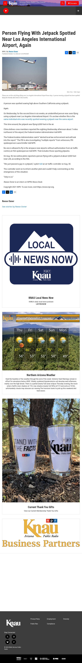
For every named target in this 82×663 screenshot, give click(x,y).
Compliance (51, 624)
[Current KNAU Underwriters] (41, 533)
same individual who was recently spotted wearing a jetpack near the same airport (38, 119)
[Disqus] (41, 582)
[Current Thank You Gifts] (41, 450)
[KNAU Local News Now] (41, 254)
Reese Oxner (13, 51)
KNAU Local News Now (41, 297)
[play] (6, 11)
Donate (73, 3)
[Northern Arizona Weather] (41, 341)
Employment (51, 619)
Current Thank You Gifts (41, 507)
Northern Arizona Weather (41, 375)
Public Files (34, 624)
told (41, 164)
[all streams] (79, 10)
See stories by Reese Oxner (14, 206)
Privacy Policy (35, 619)
